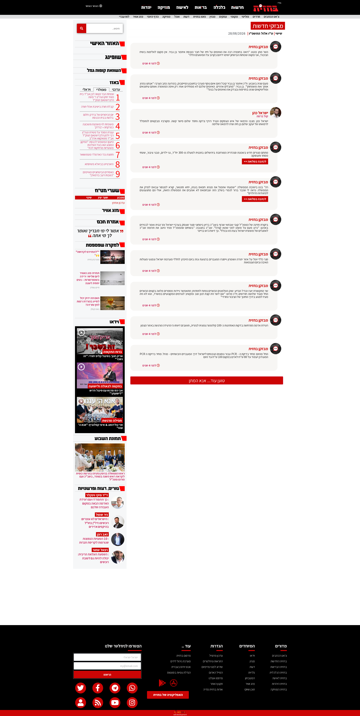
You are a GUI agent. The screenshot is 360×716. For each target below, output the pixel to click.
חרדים (256, 17)
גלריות (251, 672)
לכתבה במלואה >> (255, 161)
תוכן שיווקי (249, 689)
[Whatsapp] (132, 688)
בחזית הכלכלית (278, 672)
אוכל (177, 17)
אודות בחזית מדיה (213, 689)
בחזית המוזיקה (279, 689)
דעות (186, 17)
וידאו (252, 656)
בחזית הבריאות (278, 667)
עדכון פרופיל (216, 656)
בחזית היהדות (279, 684)
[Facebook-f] (97, 688)
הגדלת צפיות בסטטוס (179, 672)
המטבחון (250, 678)
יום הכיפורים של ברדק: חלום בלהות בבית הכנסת (98, 116)
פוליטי (245, 17)
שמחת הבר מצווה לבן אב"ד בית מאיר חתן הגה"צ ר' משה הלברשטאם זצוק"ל (97, 97)
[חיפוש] (81, 28)
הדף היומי (153, 17)
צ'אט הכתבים (271, 17)
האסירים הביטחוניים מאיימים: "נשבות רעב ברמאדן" (98, 174)
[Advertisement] (180, 597)
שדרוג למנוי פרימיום (212, 667)
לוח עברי (124, 17)
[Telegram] (115, 688)
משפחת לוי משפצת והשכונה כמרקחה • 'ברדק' (98, 126)
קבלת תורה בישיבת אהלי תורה (97, 106)
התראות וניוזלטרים (213, 661)
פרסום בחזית (183, 656)
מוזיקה (166, 17)
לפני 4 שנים (149, 63)
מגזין (212, 17)
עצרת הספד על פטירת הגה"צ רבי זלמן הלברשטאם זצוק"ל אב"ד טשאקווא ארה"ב (98, 135)
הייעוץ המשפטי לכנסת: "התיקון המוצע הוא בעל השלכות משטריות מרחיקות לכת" (97, 145)
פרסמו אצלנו (216, 678)
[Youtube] (115, 702)
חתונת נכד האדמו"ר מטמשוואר (97, 154)
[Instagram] (132, 702)
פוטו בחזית (199, 17)
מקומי (234, 17)
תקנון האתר (216, 684)
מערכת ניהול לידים (180, 661)
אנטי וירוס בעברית (181, 667)
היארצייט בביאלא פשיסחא (99, 164)
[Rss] (97, 702)
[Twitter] (80, 688)
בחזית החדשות (279, 661)
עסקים (223, 17)
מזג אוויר (138, 17)
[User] (80, 702)
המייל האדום (216, 672)
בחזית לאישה (279, 678)
